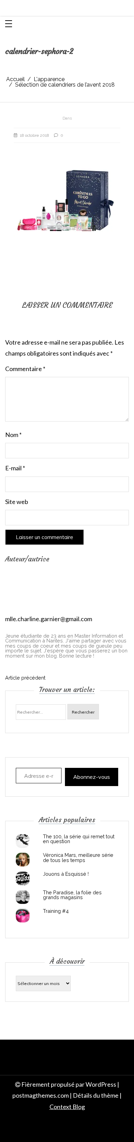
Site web (16, 501)
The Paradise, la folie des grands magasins (72, 895)
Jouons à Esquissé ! (66, 874)
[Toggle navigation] (8, 24)
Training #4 (56, 911)
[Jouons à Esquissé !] (23, 878)
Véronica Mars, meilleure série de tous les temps (78, 858)
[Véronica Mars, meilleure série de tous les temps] (23, 859)
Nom (13, 434)
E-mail (15, 468)
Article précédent (25, 677)
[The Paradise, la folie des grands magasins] (23, 897)
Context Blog (67, 1106)
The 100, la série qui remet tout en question (78, 839)
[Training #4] (23, 915)
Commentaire (25, 368)
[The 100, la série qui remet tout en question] (23, 841)
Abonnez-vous (91, 776)
